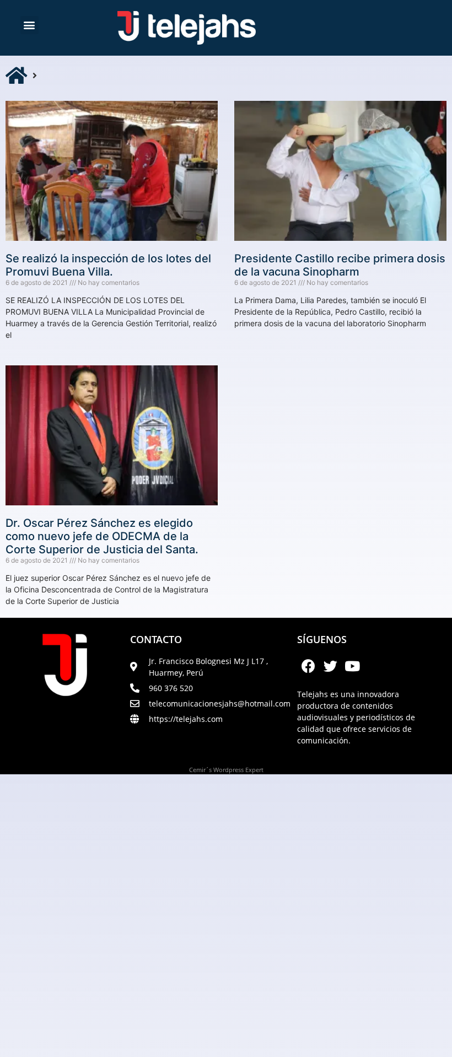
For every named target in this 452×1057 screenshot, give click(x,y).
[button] (29, 25)
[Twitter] (330, 666)
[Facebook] (308, 666)
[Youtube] (352, 666)
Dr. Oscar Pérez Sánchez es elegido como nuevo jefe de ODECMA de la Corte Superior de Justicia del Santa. (102, 536)
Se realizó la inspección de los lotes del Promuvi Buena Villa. (108, 265)
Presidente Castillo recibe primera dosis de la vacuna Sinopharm (339, 265)
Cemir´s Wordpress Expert (226, 769)
